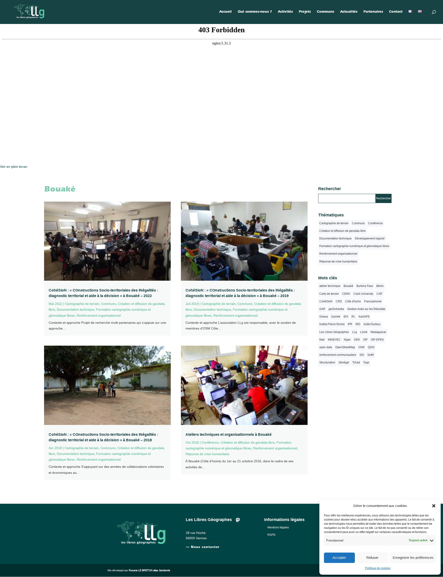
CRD (339, 301)
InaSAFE (364, 316)
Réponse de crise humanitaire (207, 454)
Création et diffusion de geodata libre (248, 442)
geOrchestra (336, 309)
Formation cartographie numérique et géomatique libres (354, 246)
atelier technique (329, 286)
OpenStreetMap (345, 347)
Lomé (363, 332)
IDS (346, 316)
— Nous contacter (202, 547)
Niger (347, 339)
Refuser (372, 557)
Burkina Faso (364, 286)
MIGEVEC (334, 339)
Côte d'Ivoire (353, 301)
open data (325, 347)
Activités (285, 12)
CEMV (346, 293)
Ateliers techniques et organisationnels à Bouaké (229, 434)
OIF (365, 339)
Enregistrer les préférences (413, 557)
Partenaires (373, 12)
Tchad (356, 362)
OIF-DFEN (377, 339)
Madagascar (378, 332)
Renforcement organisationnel (99, 315)
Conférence (210, 442)
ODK (357, 339)
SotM (370, 354)
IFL (353, 316)
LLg (354, 332)
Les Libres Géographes (334, 332)
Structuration (327, 362)
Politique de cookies (377, 568)
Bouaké (348, 286)
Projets (305, 12)
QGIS (371, 347)
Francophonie (373, 301)
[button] (433, 505)
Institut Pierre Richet (331, 324)
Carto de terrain (329, 293)
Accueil (225, 12)
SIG (361, 354)
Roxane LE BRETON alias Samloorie (149, 570)
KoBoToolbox (372, 324)
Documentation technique (75, 309)
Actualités (348, 12)
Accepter (339, 557)
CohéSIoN (325, 301)
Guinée (335, 316)
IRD (358, 324)
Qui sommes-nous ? (255, 12)
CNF (379, 293)
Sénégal (343, 362)
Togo (366, 362)
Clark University (363, 293)
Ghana (323, 316)
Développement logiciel (370, 238)
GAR (322, 309)
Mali (322, 339)
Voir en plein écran (13, 166)
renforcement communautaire (337, 354)
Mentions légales (278, 527)
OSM (361, 347)
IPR (350, 324)
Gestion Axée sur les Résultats (366, 309)
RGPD (271, 534)
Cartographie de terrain (82, 304)
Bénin (380, 286)
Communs (325, 12)
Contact (395, 12)
